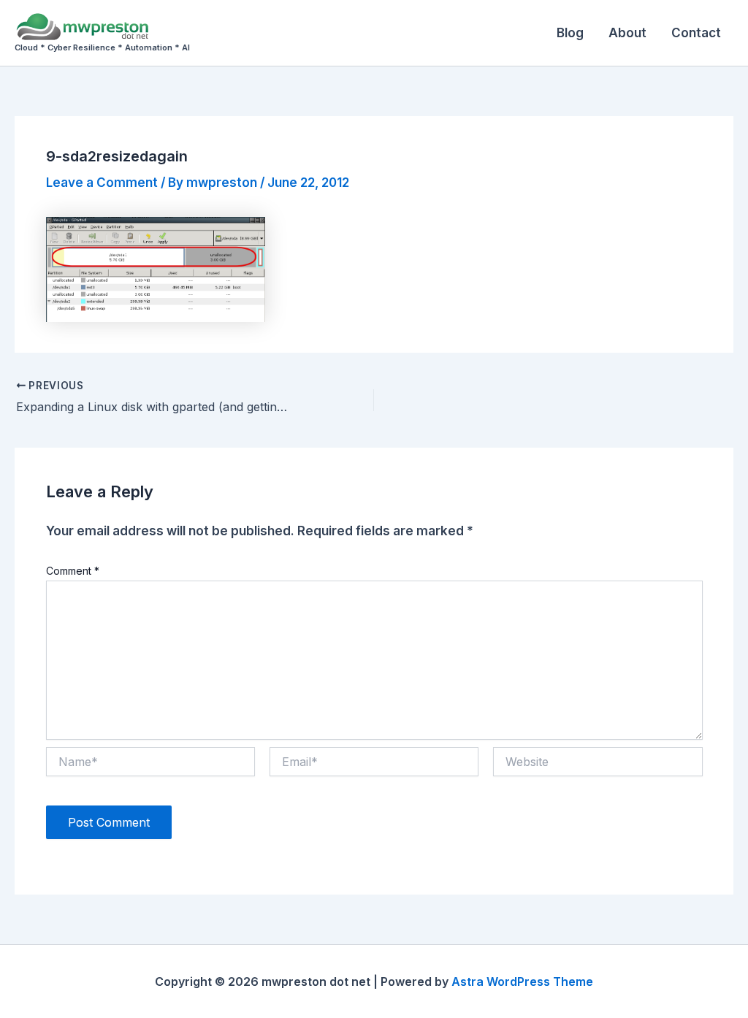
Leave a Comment (102, 182)
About (627, 33)
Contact (696, 33)
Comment (72, 571)
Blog (570, 33)
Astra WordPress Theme (522, 981)
